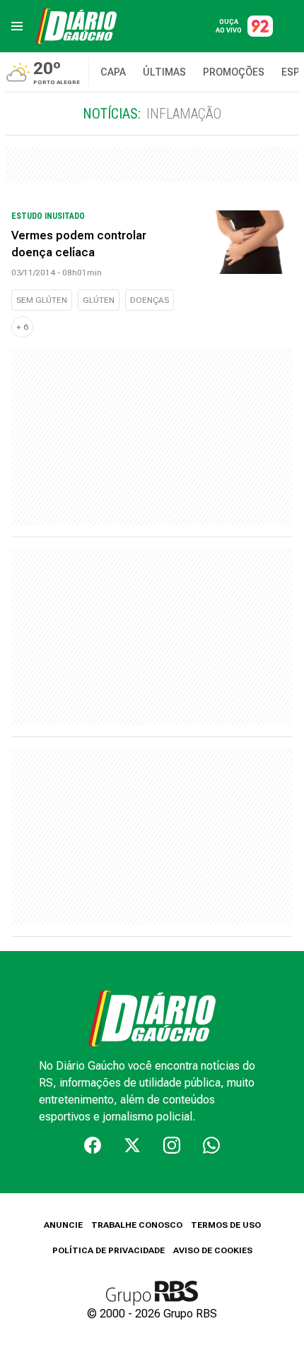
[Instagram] (171, 1145)
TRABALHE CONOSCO (136, 1225)
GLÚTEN (99, 300)
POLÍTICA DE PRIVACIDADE (108, 1250)
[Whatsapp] (211, 1145)
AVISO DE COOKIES (212, 1250)
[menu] (16, 26)
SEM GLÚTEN (41, 300)
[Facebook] (92, 1145)
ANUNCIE (63, 1225)
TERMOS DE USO (226, 1225)
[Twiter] (132, 1145)
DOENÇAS (149, 300)
